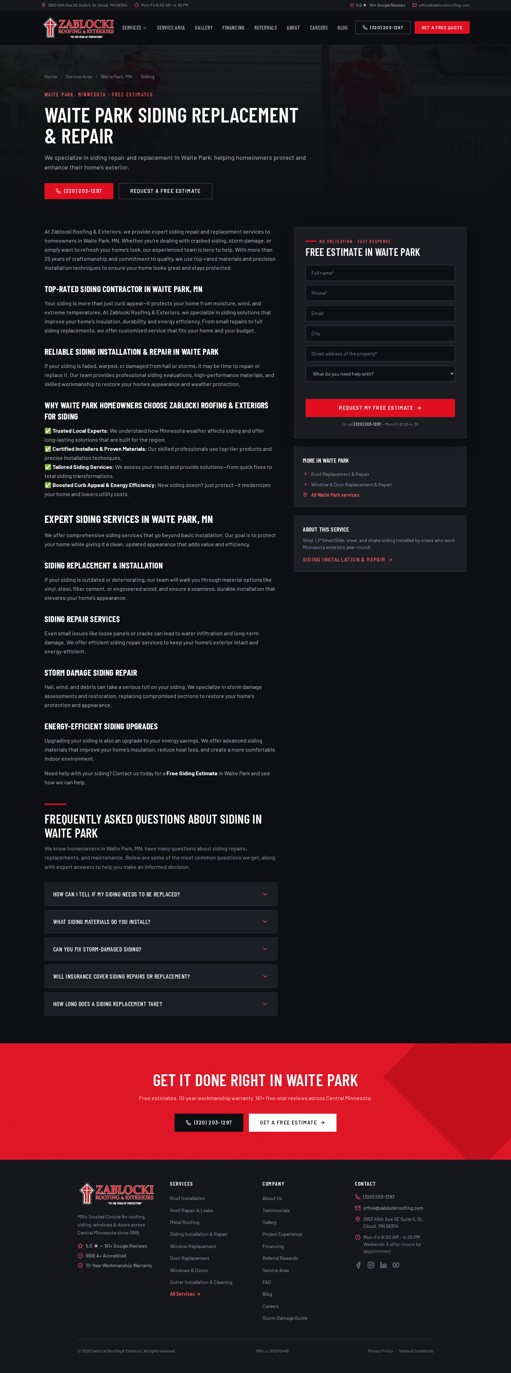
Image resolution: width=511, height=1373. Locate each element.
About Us (272, 1198)
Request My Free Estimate (376, 408)
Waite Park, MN (116, 76)
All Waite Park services (335, 495)
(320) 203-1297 (386, 27)
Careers (319, 27)
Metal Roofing (184, 1222)
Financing (233, 27)
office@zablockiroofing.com (444, 4)
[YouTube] (395, 1265)
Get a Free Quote (442, 27)
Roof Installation (187, 1198)
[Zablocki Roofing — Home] (78, 27)
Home (50, 76)
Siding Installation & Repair (344, 560)
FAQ (266, 1282)
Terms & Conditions (416, 1350)
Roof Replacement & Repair (340, 474)
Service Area (171, 27)
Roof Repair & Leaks (191, 1210)
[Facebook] (358, 1265)
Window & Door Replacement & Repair (351, 484)
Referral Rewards (280, 1258)
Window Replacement (193, 1246)
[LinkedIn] (383, 1265)
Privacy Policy (380, 1350)
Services (131, 27)
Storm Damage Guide (284, 1318)
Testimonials (276, 1210)
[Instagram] (370, 1265)
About (293, 27)
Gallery (204, 27)
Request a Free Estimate (165, 191)
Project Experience (282, 1234)
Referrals (265, 27)
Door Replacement (189, 1258)
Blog (343, 27)
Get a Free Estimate (288, 1122)
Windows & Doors (189, 1270)
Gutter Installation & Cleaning (201, 1282)
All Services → (185, 1294)
